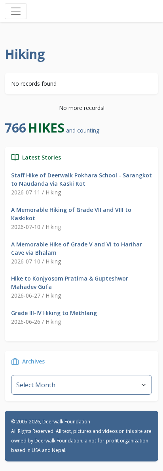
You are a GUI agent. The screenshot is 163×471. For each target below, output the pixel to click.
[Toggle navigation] (16, 11)
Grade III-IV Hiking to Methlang (54, 313)
